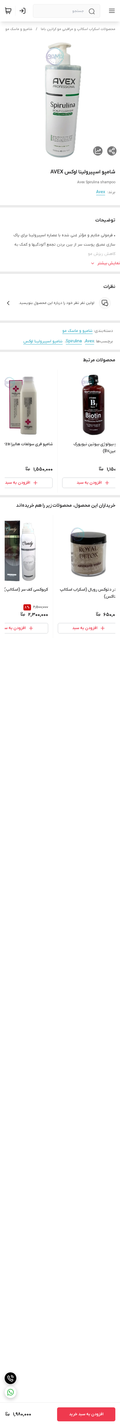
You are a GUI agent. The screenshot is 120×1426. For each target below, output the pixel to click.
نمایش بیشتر (108, 263)
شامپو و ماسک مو (18, 29)
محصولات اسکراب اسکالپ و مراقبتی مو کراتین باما (78, 29)
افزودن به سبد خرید (86, 1414)
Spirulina (74, 341)
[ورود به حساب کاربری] (23, 11)
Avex (100, 192)
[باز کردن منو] (110, 10)
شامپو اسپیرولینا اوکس (43, 341)
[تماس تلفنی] (10, 1378)
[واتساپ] (10, 1392)
